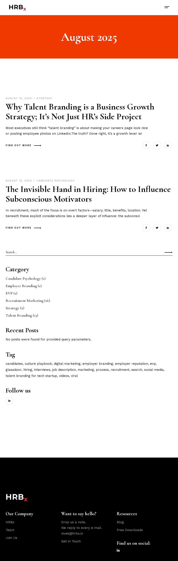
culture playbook (38, 364)
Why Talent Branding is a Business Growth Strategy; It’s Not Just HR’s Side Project (80, 111)
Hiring (27, 370)
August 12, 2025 (19, 98)
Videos (64, 376)
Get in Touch (71, 541)
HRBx (10, 522)
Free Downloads (130, 530)
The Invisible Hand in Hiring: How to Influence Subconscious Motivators (88, 194)
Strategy (44, 98)
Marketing (86, 370)
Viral (74, 376)
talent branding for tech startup (31, 376)
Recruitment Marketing (24, 300)
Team (10, 530)
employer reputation (131, 364)
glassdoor (13, 370)
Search (136, 370)
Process (102, 370)
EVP (9, 293)
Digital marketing (67, 364)
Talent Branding (19, 315)
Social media (154, 370)
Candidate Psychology (55, 180)
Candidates (14, 364)
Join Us (11, 538)
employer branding (97, 364)
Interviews (42, 370)
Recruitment (120, 370)
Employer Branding (21, 285)
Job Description (64, 370)
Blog (120, 522)
